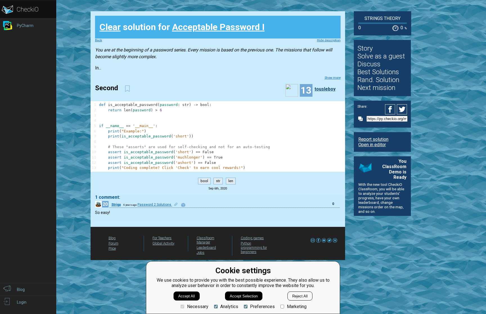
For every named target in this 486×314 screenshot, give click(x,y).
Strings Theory (382, 18)
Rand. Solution (378, 80)
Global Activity (163, 243)
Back (98, 40)
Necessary (197, 306)
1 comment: (107, 197)
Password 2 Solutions (155, 205)
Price (112, 248)
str (218, 181)
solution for (182, 27)
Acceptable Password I (218, 27)
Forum (113, 243)
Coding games (252, 238)
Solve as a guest (381, 56)
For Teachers (162, 238)
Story (365, 48)
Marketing (296, 306)
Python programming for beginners (254, 247)
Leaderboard (206, 247)
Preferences (262, 306)
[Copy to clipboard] (361, 119)
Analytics (229, 306)
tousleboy (325, 89)
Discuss (369, 64)
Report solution (373, 139)
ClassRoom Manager (205, 240)
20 (105, 204)
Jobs (200, 252)
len (230, 181)
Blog (112, 238)
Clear (110, 27)
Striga (116, 205)
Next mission (376, 88)
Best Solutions (378, 72)
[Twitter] (402, 109)
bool (204, 181)
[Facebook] (391, 109)
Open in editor (372, 144)
